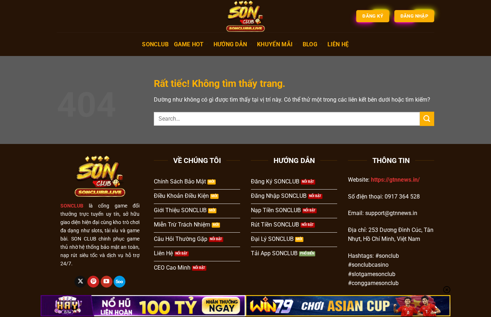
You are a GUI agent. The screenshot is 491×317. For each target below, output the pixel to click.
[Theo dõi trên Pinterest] (93, 282)
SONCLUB (155, 44)
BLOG (310, 44)
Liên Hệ (338, 44)
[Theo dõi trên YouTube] (107, 282)
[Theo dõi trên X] (80, 282)
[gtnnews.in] (245, 16)
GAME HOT (189, 44)
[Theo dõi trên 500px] (119, 282)
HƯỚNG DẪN (230, 44)
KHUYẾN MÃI (275, 44)
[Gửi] (427, 119)
